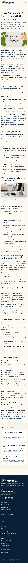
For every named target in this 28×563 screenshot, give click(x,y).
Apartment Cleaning (5, 512)
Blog (2, 528)
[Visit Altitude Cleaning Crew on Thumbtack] (9, 498)
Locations (3, 526)
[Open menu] (25, 2)
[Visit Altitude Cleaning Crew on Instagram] (6, 498)
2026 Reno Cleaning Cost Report (8, 533)
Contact (3, 538)
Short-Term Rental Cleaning (7, 514)
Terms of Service (5, 545)
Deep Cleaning (4, 507)
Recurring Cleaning (5, 504)
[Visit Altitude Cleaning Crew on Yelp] (12, 498)
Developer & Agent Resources (8, 540)
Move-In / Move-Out (6, 509)
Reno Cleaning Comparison (7, 531)
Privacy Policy (4, 543)
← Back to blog (4, 9)
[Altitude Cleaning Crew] (8, 2)
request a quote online (15, 418)
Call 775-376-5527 (8, 491)
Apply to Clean (4, 552)
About (2, 523)
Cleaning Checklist (5, 535)
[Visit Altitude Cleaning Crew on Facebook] (2, 498)
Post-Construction (5, 517)
